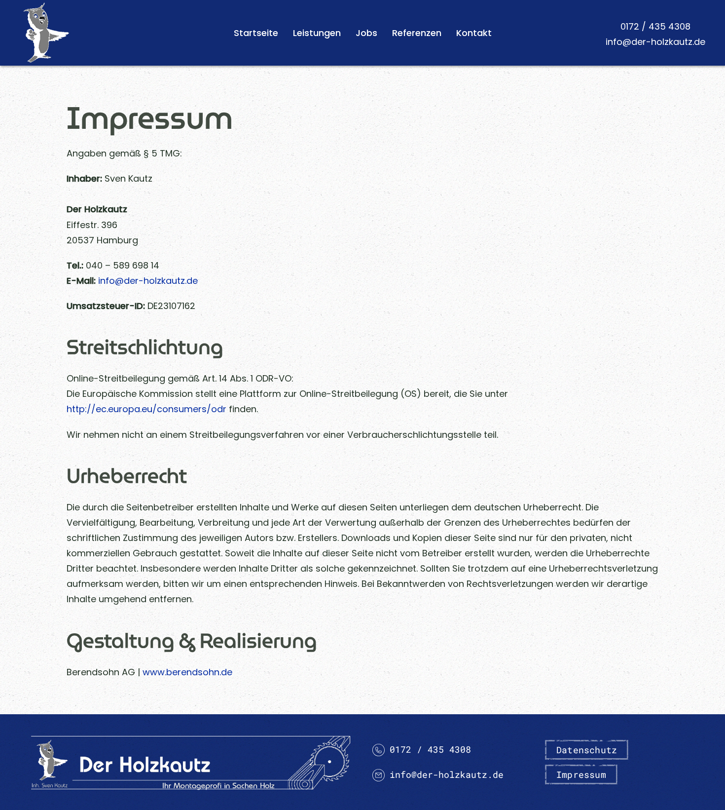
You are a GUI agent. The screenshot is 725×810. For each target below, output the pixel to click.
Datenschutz (586, 750)
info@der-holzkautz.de (655, 42)
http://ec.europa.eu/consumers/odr (146, 409)
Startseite (256, 33)
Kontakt (474, 33)
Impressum (581, 774)
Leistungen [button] (317, 33)
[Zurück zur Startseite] (46, 33)
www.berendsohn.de (187, 672)
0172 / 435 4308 (655, 26)
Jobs (366, 33)
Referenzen (416, 33)
